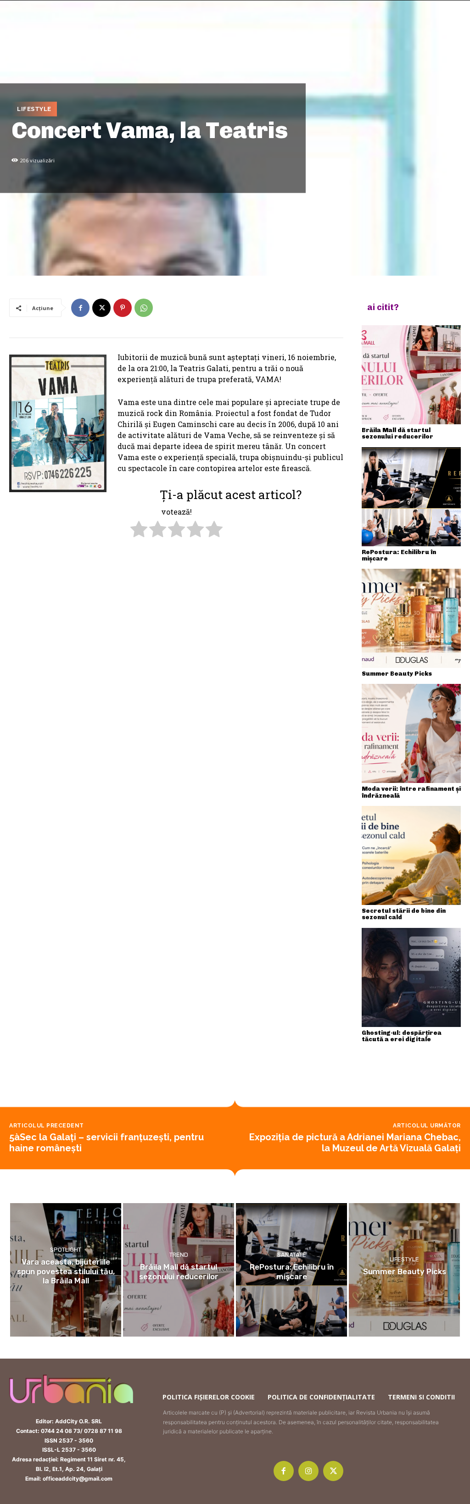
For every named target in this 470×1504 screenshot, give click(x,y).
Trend (178, 1255)
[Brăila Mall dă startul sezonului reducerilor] (411, 374)
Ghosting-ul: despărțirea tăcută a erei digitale (402, 1036)
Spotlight (65, 1250)
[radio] (138, 530)
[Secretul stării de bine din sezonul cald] (411, 855)
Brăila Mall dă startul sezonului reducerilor (397, 433)
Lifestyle (34, 108)
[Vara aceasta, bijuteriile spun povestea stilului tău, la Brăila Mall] (65, 1269)
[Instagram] (308, 1471)
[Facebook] (80, 308)
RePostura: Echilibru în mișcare (399, 555)
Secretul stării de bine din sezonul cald (404, 914)
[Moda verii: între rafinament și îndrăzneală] (411, 733)
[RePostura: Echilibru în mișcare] (411, 496)
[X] (101, 308)
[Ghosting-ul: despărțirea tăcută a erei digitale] (411, 977)
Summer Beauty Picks (397, 673)
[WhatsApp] (143, 308)
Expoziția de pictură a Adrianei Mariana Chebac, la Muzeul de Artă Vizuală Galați (355, 1143)
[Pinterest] (122, 308)
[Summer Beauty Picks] (411, 618)
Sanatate (291, 1255)
